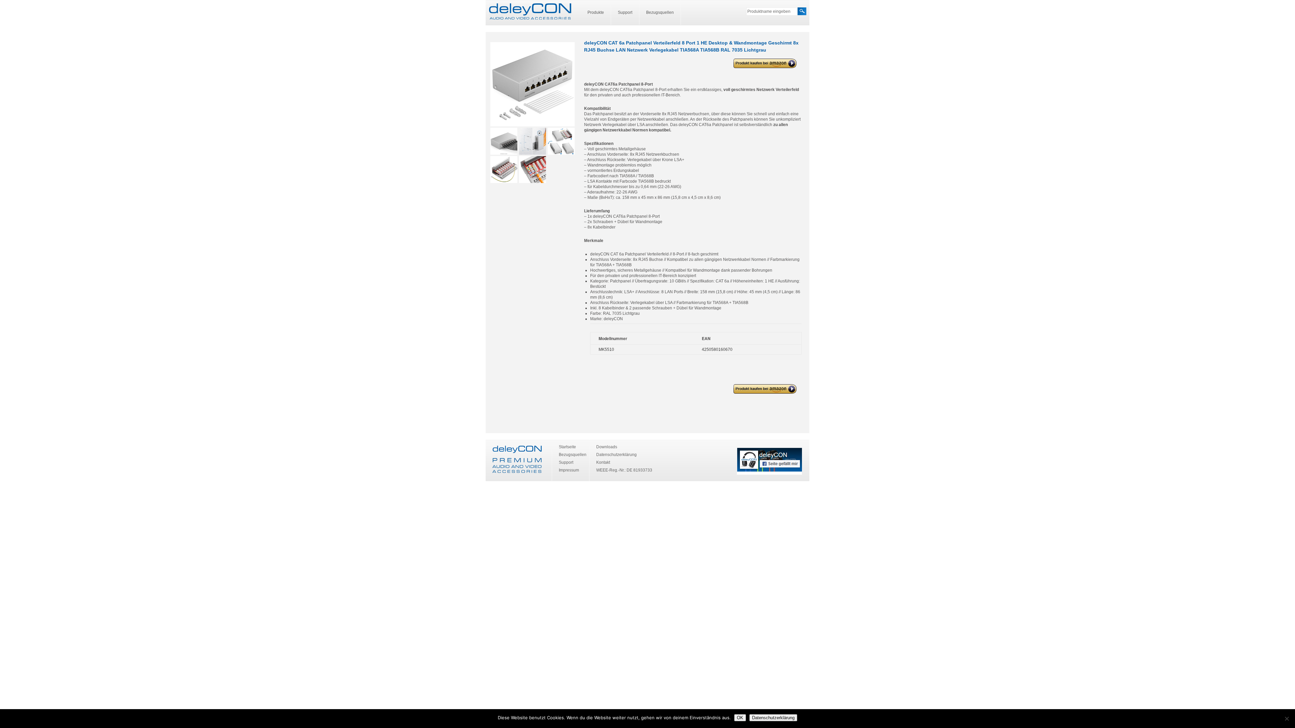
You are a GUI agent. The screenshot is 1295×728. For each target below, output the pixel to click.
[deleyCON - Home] (530, 11)
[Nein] (1286, 718)
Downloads (606, 447)
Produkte (595, 12)
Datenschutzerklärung (616, 454)
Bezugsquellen (660, 12)
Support (625, 12)
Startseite (567, 447)
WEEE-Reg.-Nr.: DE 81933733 (624, 470)
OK (740, 717)
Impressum (569, 470)
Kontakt (603, 462)
